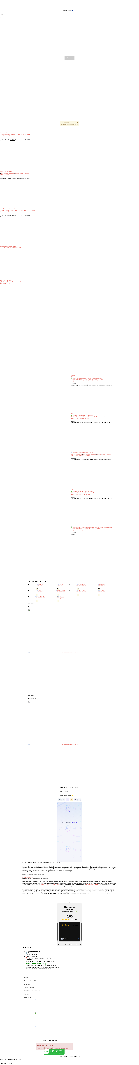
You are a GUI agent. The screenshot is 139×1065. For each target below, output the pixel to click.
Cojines (26, 994)
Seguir (10, 1063)
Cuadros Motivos (29, 987)
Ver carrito (3, 1063)
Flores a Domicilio (30, 981)
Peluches (27, 984)
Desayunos (27, 997)
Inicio (26, 977)
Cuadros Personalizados (32, 991)
